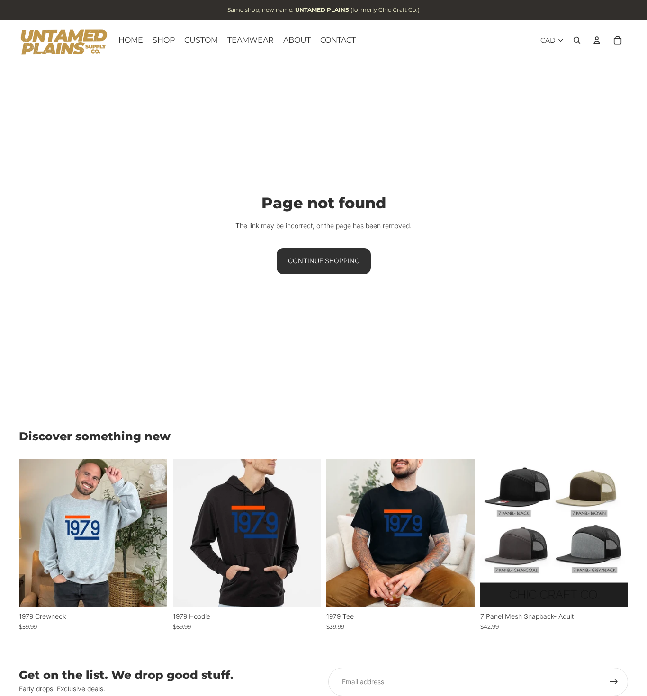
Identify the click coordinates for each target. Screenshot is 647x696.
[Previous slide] (494, 533)
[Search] (576, 40)
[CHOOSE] (152, 592)
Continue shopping (323, 261)
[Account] (596, 40)
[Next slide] (614, 533)
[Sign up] (614, 682)
